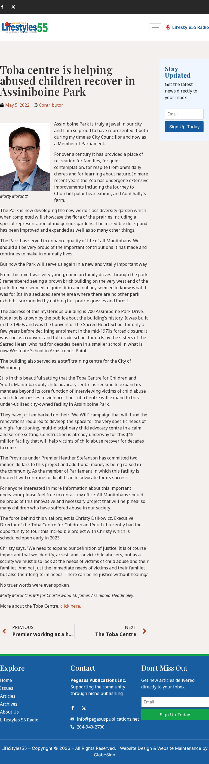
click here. (70, 606)
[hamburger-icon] (155, 27)
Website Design (136, 748)
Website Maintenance (179, 748)
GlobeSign (104, 754)
